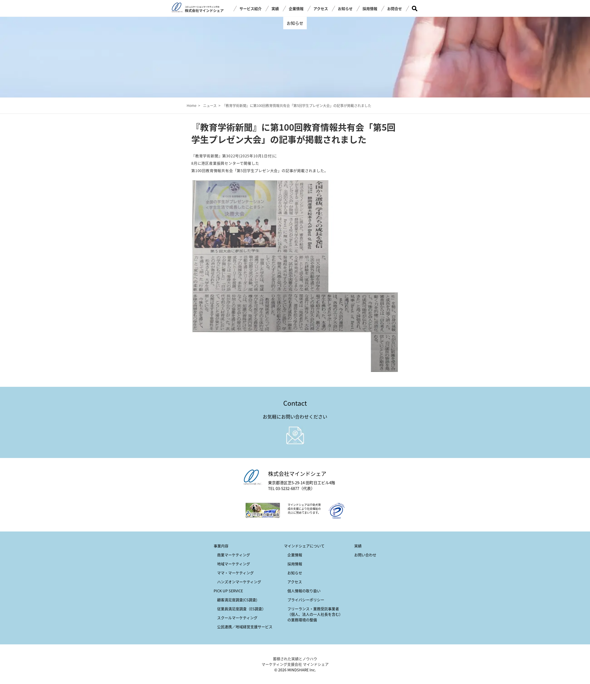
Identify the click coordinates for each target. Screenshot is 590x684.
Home (191, 105)
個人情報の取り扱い (304, 590)
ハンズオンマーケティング (239, 581)
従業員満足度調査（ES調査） (241, 608)
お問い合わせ (365, 555)
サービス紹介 (250, 8)
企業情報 (296, 8)
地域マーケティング (233, 564)
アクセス (320, 8)
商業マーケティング (233, 555)
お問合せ (394, 8)
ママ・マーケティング (235, 572)
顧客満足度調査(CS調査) (237, 599)
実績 (275, 8)
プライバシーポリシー (305, 599)
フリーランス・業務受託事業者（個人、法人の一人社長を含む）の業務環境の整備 (315, 614)
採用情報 (370, 8)
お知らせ (345, 8)
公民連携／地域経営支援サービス (244, 626)
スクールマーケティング (237, 617)
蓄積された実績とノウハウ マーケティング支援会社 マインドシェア (295, 661)
